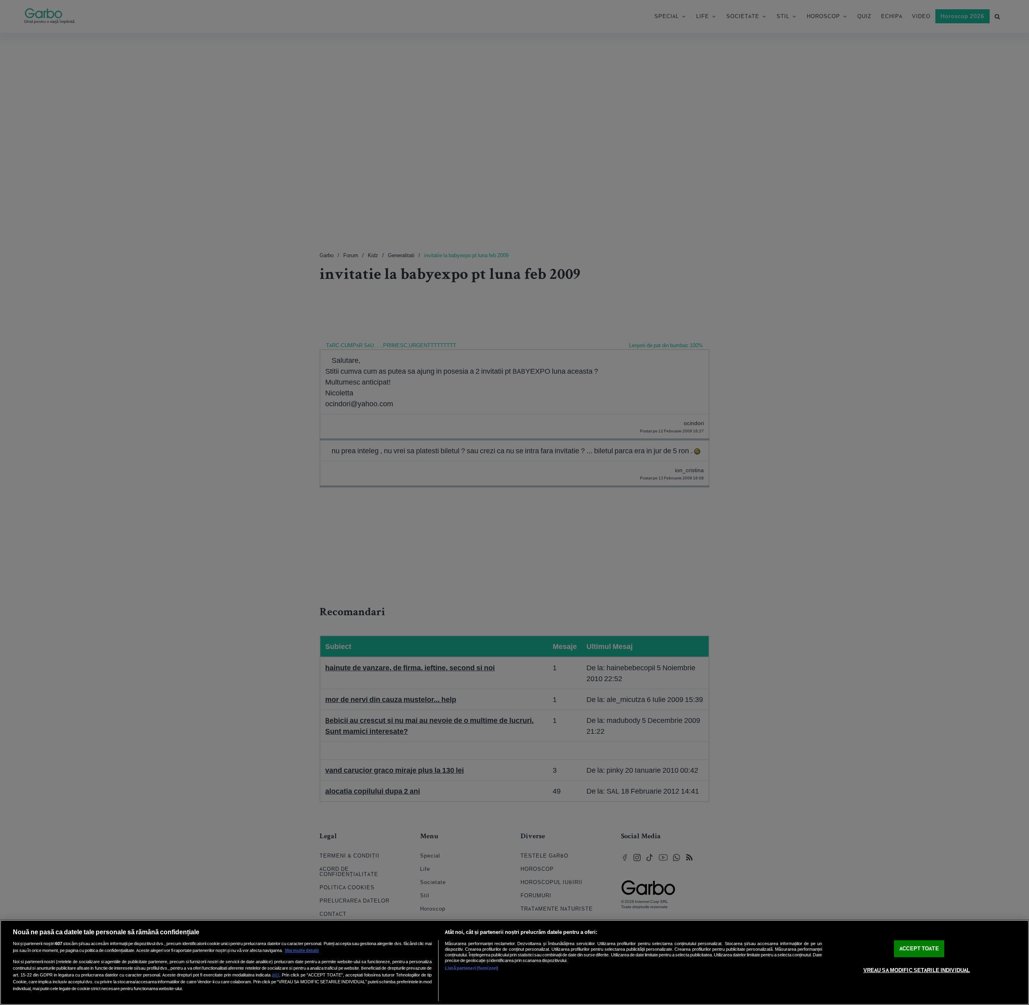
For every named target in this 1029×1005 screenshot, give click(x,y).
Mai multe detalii (302, 950)
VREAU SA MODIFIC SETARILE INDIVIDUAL (916, 970)
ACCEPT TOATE (919, 948)
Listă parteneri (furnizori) (471, 968)
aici (275, 975)
